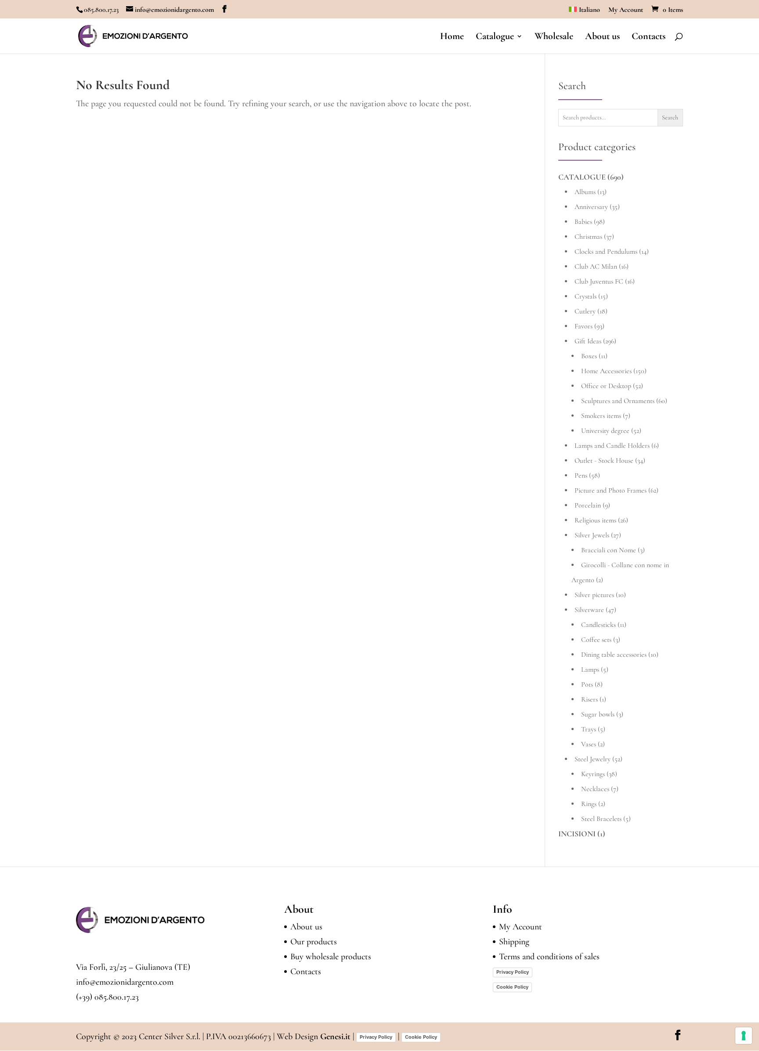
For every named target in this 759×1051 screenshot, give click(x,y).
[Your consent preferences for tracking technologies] (743, 1035)
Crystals (585, 296)
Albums (585, 191)
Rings (588, 803)
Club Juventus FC (599, 281)
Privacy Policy (512, 972)
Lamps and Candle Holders (612, 445)
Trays (588, 729)
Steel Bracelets (601, 818)
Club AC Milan (596, 266)
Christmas (588, 236)
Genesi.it (335, 1036)
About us (602, 37)
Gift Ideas (588, 341)
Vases (588, 744)
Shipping (514, 941)
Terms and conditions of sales (549, 956)
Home (452, 37)
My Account (625, 10)
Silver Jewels (592, 535)
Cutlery (585, 311)
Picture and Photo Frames (611, 490)
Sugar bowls (597, 714)
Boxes (589, 356)
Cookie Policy (512, 987)
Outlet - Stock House (604, 460)
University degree (605, 430)
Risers (589, 699)
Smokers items (601, 415)
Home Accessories (606, 371)
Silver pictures (594, 594)
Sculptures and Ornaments (617, 400)
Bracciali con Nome (608, 550)
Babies (583, 221)
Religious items (595, 520)
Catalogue (495, 37)
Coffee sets (596, 639)
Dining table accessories (614, 654)
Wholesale (554, 37)
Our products (313, 941)
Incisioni (577, 834)
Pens (581, 475)
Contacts (648, 37)
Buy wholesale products (330, 956)
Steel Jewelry (593, 759)
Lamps (590, 669)
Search (670, 117)
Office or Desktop (606, 386)
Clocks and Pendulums (606, 251)
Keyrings (593, 774)
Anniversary (591, 206)
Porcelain (588, 505)
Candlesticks (598, 624)
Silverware (589, 609)
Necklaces (595, 789)
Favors (584, 326)
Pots (587, 684)
